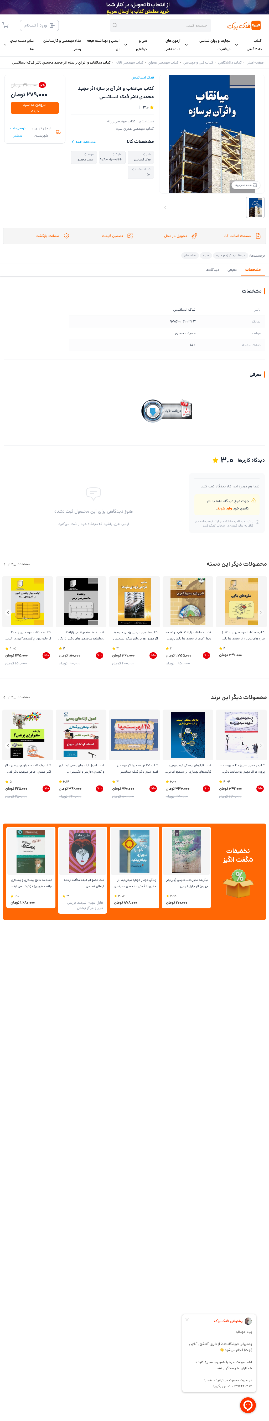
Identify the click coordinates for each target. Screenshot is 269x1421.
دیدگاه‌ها (212, 269)
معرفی (232, 269)
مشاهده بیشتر (18, 564)
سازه (206, 255)
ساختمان (190, 255)
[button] (8, 612)
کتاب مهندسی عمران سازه (135, 128)
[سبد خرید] (5, 25)
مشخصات (253, 269)
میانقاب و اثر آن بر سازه (230, 255)
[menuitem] (248, 45)
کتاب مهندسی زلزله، (121, 121)
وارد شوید (224, 508)
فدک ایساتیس (143, 77)
